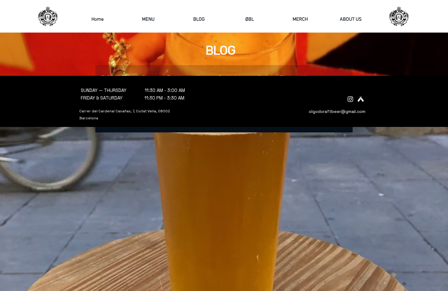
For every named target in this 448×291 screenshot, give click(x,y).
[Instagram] (350, 99)
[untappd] (360, 99)
